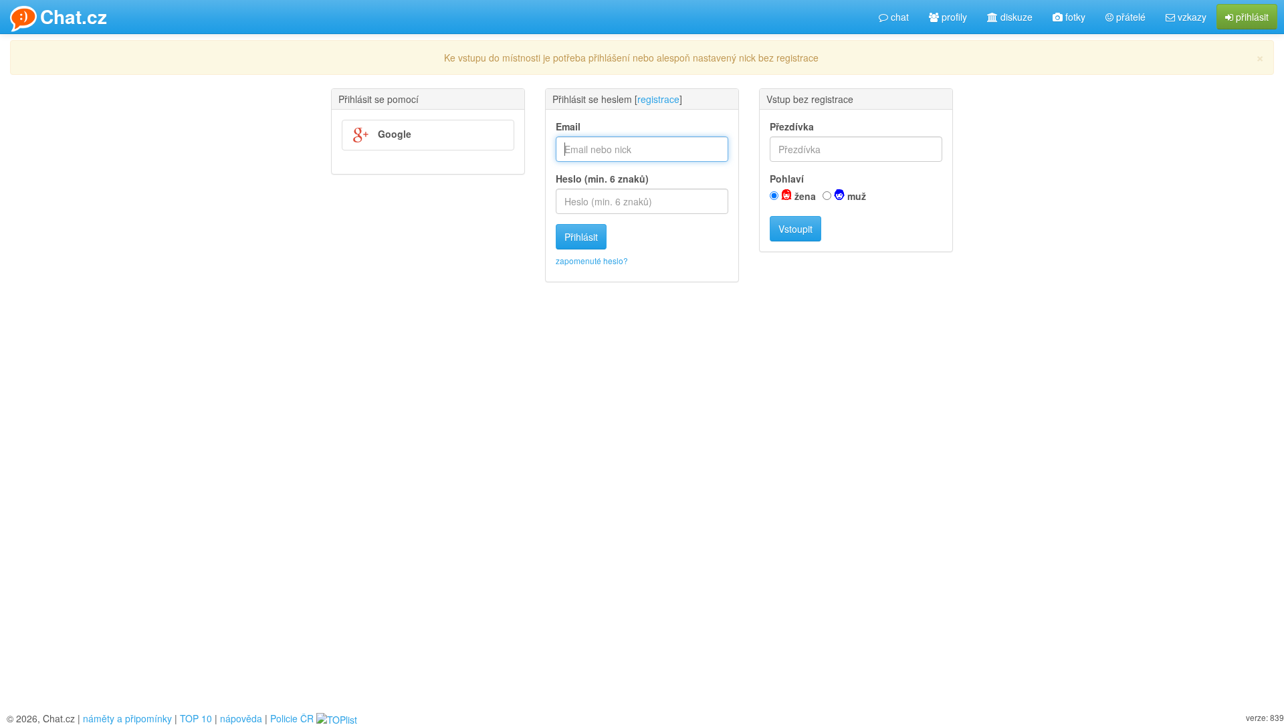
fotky (1074, 16)
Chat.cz (73, 16)
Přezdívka (792, 126)
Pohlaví (787, 178)
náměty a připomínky (127, 718)
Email (568, 126)
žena (804, 196)
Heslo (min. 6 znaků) (602, 178)
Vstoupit (795, 228)
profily (953, 16)
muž (855, 196)
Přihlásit (581, 236)
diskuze (1015, 16)
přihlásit (1251, 16)
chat (898, 16)
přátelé (1129, 16)
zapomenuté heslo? (592, 260)
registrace (658, 99)
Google (393, 133)
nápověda (241, 718)
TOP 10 (196, 718)
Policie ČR (292, 718)
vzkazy (1190, 16)
